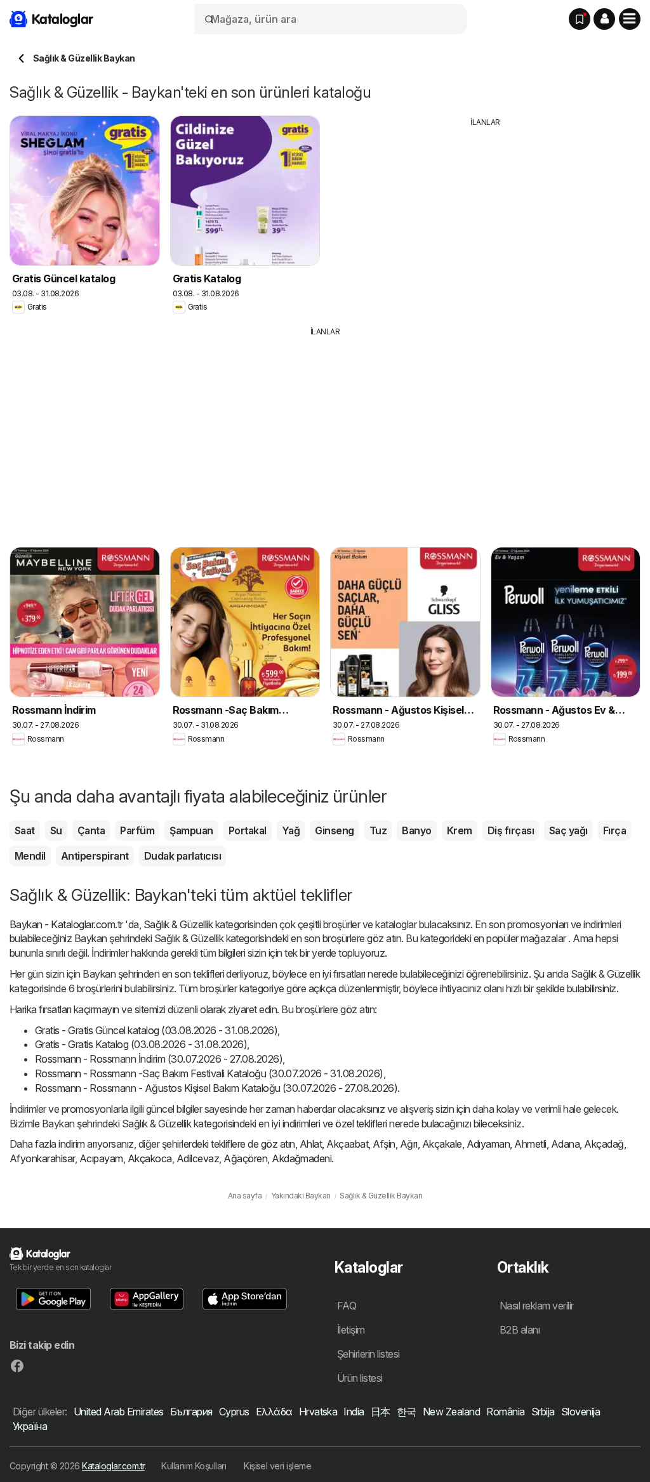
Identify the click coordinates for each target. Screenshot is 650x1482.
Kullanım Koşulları (193, 1465)
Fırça (614, 830)
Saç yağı (568, 830)
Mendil (30, 855)
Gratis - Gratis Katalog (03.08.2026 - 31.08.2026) (141, 1044)
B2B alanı (520, 1329)
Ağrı (409, 1144)
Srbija (543, 1411)
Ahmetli (530, 1144)
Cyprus (234, 1411)
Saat (25, 830)
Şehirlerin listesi (368, 1354)
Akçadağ (603, 1144)
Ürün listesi (360, 1378)
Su (56, 830)
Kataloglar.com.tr (113, 1465)
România (505, 1411)
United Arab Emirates (119, 1411)
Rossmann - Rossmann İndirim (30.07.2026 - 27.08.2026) (158, 1058)
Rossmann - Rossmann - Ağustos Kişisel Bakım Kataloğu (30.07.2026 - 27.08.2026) (216, 1088)
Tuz (378, 830)
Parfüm (137, 830)
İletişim (351, 1329)
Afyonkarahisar (42, 1158)
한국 (406, 1411)
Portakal (248, 830)
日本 (380, 1411)
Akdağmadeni (301, 1158)
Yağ (291, 830)
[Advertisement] (485, 217)
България (191, 1411)
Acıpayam (101, 1158)
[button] (604, 19)
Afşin (384, 1144)
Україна (30, 1426)
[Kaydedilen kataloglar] (579, 19)
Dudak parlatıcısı (182, 855)
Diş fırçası (511, 830)
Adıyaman (488, 1144)
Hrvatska (318, 1411)
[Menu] (629, 19)
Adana (565, 1144)
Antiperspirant (95, 855)
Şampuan (191, 830)
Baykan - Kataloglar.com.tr (66, 924)
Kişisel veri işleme (277, 1465)
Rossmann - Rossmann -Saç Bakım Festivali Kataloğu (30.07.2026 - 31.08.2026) (209, 1073)
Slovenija (580, 1411)
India (353, 1411)
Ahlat (311, 1144)
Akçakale (442, 1144)
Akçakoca (150, 1158)
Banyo (416, 830)
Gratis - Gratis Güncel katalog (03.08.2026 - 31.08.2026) (156, 1030)
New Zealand (451, 1411)
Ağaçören (245, 1158)
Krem (459, 830)
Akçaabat (347, 1144)
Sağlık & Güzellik (178, 924)
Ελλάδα (274, 1411)
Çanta (91, 830)
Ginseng (334, 830)
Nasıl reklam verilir (537, 1305)
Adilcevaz (197, 1158)
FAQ (346, 1305)
